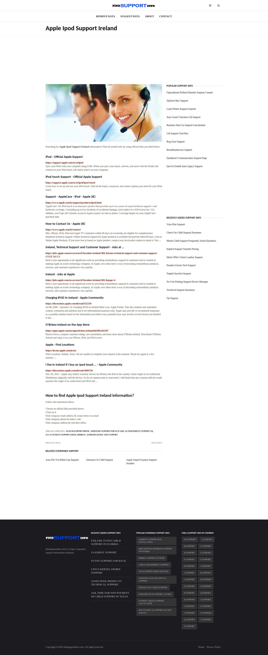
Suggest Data (130, 16)
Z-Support (189, 626)
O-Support (206, 586)
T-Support (189, 606)
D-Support (189, 553)
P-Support (189, 593)
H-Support (189, 566)
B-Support (189, 546)
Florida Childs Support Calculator (151, 602)
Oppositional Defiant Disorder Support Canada (190, 92)
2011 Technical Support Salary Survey (155, 611)
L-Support (189, 579)
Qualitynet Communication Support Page (187, 158)
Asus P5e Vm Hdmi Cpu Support (62, 459)
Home (201, 647)
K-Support (205, 573)
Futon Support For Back (108, 561)
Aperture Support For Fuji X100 (107, 431)
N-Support (189, 586)
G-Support (205, 559)
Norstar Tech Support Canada (155, 594)
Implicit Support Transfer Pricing (183, 249)
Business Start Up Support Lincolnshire (186, 125)
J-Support (189, 573)
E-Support (206, 553)
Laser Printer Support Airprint (181, 109)
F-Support (189, 559)
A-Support (207, 539)
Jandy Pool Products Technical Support (106, 583)
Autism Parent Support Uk (139, 431)
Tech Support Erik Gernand (153, 571)
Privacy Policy (214, 647)
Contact (165, 16)
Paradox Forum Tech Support (181, 265)
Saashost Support (104, 552)
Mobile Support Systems (152, 558)
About (149, 16)
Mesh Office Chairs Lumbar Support (185, 257)
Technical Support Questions (181, 290)
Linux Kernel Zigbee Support (106, 571)
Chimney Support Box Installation (150, 540)
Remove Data (105, 16)
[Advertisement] (134, 58)
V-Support (189, 613)
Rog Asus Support (176, 141)
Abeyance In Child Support (99, 459)
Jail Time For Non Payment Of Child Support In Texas (110, 595)
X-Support (189, 620)
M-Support (205, 579)
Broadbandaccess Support (179, 149)
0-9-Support (190, 539)
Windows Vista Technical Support (152, 579)
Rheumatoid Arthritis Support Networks (155, 550)
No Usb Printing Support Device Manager (187, 281)
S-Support (206, 600)
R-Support (189, 600)
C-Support (205, 546)
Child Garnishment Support (154, 565)
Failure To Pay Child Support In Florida (106, 542)
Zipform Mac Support (177, 100)
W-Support (206, 613)
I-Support (206, 566)
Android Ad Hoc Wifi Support (102, 435)
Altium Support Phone (77, 431)
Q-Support (205, 593)
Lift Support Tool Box (177, 133)
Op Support (172, 298)
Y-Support (206, 620)
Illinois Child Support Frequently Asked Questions (191, 240)
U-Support (205, 606)
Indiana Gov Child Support (153, 587)
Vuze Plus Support (176, 224)
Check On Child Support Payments (184, 232)
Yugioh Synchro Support (179, 273)
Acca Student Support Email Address (66, 435)
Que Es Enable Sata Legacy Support (184, 166)
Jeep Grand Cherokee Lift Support (183, 117)
